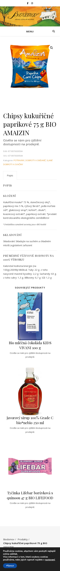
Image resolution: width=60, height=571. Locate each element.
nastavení (50, 559)
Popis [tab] (10, 175)
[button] (51, 48)
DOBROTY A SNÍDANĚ (35, 160)
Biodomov (8, 539)
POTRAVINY (19, 160)
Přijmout (10, 565)
